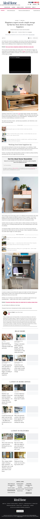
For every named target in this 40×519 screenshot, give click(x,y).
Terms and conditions (11, 505)
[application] (20, 65)
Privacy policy (19, 505)
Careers (32, 505)
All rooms (16, 20)
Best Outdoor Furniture (20, 488)
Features (30, 32)
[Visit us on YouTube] (38, 2)
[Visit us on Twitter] (32, 2)
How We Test (35, 503)
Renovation (28, 7)
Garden (13, 7)
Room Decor (7, 7)
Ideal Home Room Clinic (28, 490)
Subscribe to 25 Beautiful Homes (29, 493)
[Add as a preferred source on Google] (20, 511)
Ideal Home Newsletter (28, 487)
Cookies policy (26, 505)
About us (4, 503)
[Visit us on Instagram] (34, 2)
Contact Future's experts (12, 503)
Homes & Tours (20, 7)
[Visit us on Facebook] (31, 2)
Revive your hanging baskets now (24, 10)
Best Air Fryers (20, 490)
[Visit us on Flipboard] (37, 2)
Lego (19, 113)
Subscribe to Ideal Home (28, 485)
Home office (22, 20)
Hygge (23, 51)
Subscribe (34, 4)
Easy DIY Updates (11, 487)
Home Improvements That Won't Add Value (11, 490)
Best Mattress (20, 485)
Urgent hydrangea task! (11, 10)
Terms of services (15, 168)
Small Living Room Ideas (11, 485)
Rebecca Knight (14, 32)
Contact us (21, 503)
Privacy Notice (33, 168)
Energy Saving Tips (11, 492)
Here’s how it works (31, 34)
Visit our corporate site (32, 515)
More (33, 7)
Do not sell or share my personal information (20, 507)
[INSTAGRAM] (9, 314)
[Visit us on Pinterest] (35, 2)
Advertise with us (28, 503)
